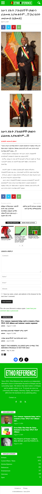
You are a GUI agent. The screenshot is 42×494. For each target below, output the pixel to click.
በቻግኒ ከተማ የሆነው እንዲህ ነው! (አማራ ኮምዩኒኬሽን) (32, 207)
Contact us (18, 488)
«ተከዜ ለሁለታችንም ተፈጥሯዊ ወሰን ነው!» (14, 338)
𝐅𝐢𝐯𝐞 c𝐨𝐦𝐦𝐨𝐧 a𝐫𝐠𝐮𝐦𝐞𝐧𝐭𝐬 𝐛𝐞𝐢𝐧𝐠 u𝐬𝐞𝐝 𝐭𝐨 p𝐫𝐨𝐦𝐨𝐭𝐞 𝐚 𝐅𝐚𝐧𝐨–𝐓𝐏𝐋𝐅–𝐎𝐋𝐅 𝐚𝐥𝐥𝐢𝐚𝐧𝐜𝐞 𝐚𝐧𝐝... (27, 418)
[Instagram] (21, 402)
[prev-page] (20, 245)
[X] (26, 402)
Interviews (4, 474)
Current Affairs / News (8, 461)
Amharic (4, 237)
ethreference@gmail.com (25, 397)
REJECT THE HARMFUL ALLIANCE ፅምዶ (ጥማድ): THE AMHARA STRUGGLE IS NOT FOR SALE (20, 347)
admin (3, 326)
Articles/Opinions (6, 464)
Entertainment (5, 471)
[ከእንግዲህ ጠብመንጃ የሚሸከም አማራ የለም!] (34, 230)
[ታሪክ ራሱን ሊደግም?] (7, 232)
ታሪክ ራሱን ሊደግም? (6, 239)
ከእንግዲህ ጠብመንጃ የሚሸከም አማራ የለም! (33, 237)
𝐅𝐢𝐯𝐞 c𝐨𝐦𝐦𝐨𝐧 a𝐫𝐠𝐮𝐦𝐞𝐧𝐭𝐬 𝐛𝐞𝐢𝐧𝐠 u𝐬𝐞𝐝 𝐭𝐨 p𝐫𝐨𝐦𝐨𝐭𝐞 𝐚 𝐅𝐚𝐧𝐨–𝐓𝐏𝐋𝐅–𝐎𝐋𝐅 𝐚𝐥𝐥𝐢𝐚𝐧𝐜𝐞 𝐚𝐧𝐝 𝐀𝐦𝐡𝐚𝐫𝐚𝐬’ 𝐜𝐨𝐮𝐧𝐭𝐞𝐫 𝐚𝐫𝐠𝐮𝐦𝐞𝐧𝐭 (20, 322)
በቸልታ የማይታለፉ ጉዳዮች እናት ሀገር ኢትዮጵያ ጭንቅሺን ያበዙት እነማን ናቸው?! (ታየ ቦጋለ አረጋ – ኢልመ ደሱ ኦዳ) (10, 211)
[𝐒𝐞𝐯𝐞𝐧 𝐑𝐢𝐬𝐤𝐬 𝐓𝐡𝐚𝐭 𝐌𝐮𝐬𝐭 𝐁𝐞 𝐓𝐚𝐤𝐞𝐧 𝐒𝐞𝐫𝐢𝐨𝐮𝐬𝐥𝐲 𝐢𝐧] (6, 431)
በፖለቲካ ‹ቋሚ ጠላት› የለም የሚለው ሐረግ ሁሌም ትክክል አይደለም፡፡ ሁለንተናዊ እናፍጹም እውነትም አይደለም (20, 239)
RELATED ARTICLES (12, 223)
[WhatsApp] (19, 27)
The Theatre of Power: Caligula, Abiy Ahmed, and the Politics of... (26, 440)
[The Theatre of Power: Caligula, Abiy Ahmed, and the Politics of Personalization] (6, 442)
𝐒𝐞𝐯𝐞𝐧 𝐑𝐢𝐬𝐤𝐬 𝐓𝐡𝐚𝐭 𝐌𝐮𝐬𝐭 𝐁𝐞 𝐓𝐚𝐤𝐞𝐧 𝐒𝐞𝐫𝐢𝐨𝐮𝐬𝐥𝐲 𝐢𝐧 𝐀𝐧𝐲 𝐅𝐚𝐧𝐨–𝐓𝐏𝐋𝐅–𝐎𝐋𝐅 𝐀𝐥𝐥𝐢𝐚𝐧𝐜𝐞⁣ (26, 430)
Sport (3, 477)
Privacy (25, 488)
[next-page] (22, 245)
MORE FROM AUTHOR (28, 223)
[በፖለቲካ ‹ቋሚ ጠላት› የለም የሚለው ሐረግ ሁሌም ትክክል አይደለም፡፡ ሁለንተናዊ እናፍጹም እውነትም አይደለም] (21, 230)
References (5, 467)
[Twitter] (8, 27)
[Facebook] (3, 27)
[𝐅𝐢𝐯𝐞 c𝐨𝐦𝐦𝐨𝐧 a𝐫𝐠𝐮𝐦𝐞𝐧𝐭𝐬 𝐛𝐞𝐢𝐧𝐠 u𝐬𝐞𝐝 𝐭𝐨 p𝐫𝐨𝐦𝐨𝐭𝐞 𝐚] (6, 419)
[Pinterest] (13, 27)
